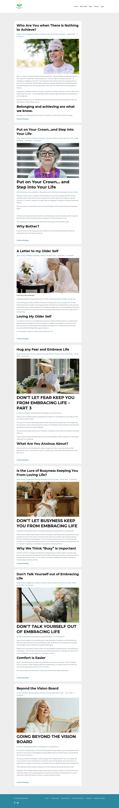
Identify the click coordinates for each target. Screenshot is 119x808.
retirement (62, 34)
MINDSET (62, 637)
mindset (55, 34)
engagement (30, 34)
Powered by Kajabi (99, 798)
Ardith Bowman (23, 192)
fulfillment (43, 34)
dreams (23, 34)
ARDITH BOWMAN (24, 413)
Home (76, 6)
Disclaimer (89, 798)
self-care (66, 138)
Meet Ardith (83, 6)
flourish (37, 34)
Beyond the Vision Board (37, 688)
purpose (60, 138)
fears (28, 354)
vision (72, 138)
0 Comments (37, 140)
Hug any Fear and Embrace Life (43, 349)
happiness (42, 138)
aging (18, 34)
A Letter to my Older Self (37, 251)
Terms (47, 798)
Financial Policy (65, 798)
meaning (50, 34)
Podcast (96, 6)
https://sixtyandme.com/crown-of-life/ (66, 192)
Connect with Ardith (78, 798)
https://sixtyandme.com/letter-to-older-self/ (62, 299)
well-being (20, 140)
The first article (30, 425)
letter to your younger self (62, 302)
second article (23, 431)
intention (49, 138)
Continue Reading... (23, 119)
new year (43, 693)
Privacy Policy (55, 798)
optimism (57, 354)
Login (102, 6)
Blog (90, 6)
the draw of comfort (43, 667)
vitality (76, 138)
